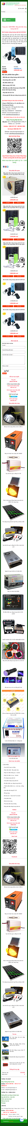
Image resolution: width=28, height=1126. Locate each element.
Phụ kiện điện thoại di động (10, 803)
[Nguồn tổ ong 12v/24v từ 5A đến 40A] (13, 569)
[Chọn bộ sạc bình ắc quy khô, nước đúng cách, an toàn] (5, 1065)
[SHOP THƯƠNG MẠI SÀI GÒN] (14, 4)
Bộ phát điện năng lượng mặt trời (17, 1056)
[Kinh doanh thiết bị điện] (13, 384)
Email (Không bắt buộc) (7, 350)
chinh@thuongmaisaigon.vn (13, 114)
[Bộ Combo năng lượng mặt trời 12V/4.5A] (14, 321)
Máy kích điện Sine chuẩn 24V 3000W (13, 453)
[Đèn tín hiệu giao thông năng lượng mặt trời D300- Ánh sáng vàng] (13, 498)
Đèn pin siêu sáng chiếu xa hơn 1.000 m (13, 426)
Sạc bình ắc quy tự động (9, 767)
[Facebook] (4, 167)
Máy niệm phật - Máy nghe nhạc (11, 770)
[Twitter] (7, 167)
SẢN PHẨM (5, 764)
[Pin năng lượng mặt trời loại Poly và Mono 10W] (13, 520)
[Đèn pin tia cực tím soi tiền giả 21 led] (13, 685)
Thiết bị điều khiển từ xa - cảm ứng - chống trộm (14, 786)
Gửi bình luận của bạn (7, 354)
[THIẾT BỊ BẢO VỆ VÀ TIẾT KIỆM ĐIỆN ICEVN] (13, 638)
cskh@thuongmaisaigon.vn (16, 133)
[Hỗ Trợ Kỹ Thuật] (13, 394)
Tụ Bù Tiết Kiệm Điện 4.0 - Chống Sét (13, 740)
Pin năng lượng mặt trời (9, 778)
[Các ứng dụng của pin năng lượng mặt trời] (5, 1039)
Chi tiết (7, 202)
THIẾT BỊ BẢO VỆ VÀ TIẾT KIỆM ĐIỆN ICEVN (13, 639)
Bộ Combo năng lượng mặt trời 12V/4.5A (14, 309)
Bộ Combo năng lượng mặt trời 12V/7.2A (14, 279)
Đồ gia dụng (7, 793)
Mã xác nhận (5, 365)
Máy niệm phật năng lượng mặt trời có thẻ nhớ (13, 660)
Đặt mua (5, 72)
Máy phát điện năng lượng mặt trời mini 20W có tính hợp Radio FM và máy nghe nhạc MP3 (13, 207)
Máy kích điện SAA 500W (13, 591)
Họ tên (4, 345)
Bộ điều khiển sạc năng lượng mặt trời (13, 783)
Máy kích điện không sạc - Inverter (12, 772)
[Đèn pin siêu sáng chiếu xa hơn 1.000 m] (13, 425)
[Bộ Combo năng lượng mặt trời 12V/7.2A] (14, 291)
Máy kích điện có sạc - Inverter (11, 775)
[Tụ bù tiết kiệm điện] (13, 756)
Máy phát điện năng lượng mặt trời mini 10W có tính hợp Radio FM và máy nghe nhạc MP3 (13, 243)
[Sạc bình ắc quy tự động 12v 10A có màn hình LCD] (13, 543)
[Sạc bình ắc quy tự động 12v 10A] (13, 471)
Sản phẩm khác (7, 798)
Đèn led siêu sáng (8, 801)
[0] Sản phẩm (21, 8)
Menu (8, 20)
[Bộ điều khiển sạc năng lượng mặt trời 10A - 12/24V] (13, 610)
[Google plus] (5, 167)
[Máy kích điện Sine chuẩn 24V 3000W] (13, 451)
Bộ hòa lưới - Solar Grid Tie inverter (12, 795)
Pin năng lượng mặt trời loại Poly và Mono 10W (13, 521)
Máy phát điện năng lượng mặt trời (12, 806)
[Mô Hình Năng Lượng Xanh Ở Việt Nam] (5, 1052)
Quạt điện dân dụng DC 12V (10, 790)
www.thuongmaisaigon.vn (13, 112)
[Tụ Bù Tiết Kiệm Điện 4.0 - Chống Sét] (13, 739)
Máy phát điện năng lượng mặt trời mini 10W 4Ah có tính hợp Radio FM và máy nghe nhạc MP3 (13, 173)
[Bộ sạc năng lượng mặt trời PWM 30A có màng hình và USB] (13, 711)
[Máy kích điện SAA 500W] (13, 589)
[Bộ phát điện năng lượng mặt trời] (5, 1058)
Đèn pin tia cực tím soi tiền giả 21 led (13, 687)
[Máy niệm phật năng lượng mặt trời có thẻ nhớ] (13, 658)
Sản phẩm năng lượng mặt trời (11, 780)
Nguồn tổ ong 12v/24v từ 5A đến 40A (13, 571)
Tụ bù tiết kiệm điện (13, 758)
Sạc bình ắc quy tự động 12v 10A (13, 473)
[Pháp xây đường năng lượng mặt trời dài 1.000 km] (5, 1045)
